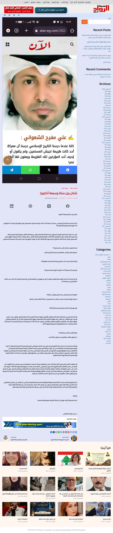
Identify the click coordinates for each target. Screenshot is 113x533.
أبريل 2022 (107, 207)
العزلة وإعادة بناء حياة (76, 519)
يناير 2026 (108, 105)
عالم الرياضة (107, 322)
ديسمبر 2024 (107, 133)
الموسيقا (108, 299)
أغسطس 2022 (106, 198)
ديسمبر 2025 (107, 107)
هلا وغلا (108, 343)
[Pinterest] (30, 206)
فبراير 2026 (107, 103)
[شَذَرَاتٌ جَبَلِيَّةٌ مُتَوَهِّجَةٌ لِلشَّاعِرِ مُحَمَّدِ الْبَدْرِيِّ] (98, 459)
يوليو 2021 (107, 228)
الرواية (109, 289)
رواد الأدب (64, 2)
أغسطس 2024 (106, 142)
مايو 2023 (108, 177)
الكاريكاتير (108, 296)
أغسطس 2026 (106, 89)
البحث (109, 18)
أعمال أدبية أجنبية (105, 268)
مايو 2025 (108, 124)
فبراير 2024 (107, 156)
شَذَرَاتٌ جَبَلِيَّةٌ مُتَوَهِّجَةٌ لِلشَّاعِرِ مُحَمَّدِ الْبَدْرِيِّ (99, 42)
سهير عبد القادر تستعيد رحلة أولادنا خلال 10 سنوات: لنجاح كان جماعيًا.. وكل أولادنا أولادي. (96, 56)
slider (109, 257)
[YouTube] (5, 15)
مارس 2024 (107, 154)
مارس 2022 (107, 210)
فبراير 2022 (107, 212)
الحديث (109, 282)
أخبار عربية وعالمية (105, 261)
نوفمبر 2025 (107, 110)
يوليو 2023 (107, 172)
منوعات (108, 340)
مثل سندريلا (107, 519)
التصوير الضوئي (106, 278)
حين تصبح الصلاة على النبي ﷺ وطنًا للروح (14, 493)
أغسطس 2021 (106, 226)
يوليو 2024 (107, 144)
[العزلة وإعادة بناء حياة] (70, 509)
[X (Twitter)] (14, 15)
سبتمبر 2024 (107, 140)
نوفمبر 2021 (107, 219)
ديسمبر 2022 (107, 189)
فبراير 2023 (107, 184)
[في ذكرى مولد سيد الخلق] (42, 509)
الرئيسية (87, 2)
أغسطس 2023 (106, 170)
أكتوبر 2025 (107, 112)
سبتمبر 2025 (107, 114)
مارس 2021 (107, 237)
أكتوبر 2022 (107, 193)
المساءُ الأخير (107, 62)
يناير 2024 (108, 158)
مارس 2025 (107, 128)
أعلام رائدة (108, 266)
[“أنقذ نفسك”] (14, 459)
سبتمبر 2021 (107, 224)
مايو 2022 (108, 205)
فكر (71, 2)
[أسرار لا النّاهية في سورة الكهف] (98, 484)
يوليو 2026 (107, 91)
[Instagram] (9, 15)
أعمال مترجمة (106, 273)
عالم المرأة (107, 324)
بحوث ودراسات (106, 306)
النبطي (109, 301)
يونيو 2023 (107, 175)
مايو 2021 (108, 233)
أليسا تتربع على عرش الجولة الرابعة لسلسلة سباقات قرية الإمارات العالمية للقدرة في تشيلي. (96, 36)
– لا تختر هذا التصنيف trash (103, 254)
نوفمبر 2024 (107, 135)
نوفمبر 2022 (107, 191)
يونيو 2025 (107, 121)
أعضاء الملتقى (106, 264)
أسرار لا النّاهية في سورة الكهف (100, 493)
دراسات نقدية (107, 313)
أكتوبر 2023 (107, 165)
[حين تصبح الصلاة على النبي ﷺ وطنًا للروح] (14, 484)
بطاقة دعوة (107, 308)
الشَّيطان (52, 468)
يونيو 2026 (107, 93)
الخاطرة (108, 285)
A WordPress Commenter (103, 74)
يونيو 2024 (107, 147)
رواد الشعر (55, 2)
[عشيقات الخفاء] (14, 509)
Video (109, 259)
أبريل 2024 (107, 152)
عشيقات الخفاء (22, 519)
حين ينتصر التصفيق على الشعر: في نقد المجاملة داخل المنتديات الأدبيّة (71, 494)
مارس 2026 (107, 100)
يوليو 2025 (107, 119)
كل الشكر (108, 331)
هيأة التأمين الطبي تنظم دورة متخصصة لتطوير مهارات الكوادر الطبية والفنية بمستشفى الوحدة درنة (97, 48)
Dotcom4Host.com (33, 530)
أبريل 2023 (107, 179)
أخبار (75, 2)
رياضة (38, 2)
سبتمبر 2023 (107, 168)
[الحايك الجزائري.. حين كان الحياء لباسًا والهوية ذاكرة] (42, 484)
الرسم (109, 287)
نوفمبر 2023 (107, 163)
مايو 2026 (108, 96)
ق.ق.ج (109, 329)
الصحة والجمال (106, 292)
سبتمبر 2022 (107, 196)
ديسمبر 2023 (107, 161)
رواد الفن (46, 2)
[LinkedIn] (11, 206)
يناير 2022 (108, 214)
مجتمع (33, 2)
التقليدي (108, 280)
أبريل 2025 (107, 126)
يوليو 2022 (107, 200)
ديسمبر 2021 (107, 217)
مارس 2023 (107, 182)
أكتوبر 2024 (107, 138)
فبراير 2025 (107, 131)
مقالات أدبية (65, 188)
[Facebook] (18, 15)
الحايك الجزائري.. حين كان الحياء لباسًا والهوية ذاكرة (43, 494)
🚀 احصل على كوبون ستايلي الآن (51, 9)
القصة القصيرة (106, 294)
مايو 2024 (108, 149)
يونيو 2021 (107, 231)
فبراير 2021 (107, 240)
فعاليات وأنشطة (106, 326)
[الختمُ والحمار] (70, 459)
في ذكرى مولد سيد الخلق (47, 519)
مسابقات (108, 336)
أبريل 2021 (107, 235)
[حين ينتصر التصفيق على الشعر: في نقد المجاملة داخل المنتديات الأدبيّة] (70, 484)
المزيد (26, 2)
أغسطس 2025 (106, 117)
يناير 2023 (108, 186)
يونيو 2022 (107, 203)
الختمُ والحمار (78, 468)
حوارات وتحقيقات (106, 310)
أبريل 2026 (107, 98)
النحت (109, 303)
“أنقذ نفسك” (23, 468)
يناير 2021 (108, 242)
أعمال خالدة (107, 271)
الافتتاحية (81, 2)
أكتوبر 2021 (107, 221)
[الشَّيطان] (42, 459)
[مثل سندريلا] (98, 509)
